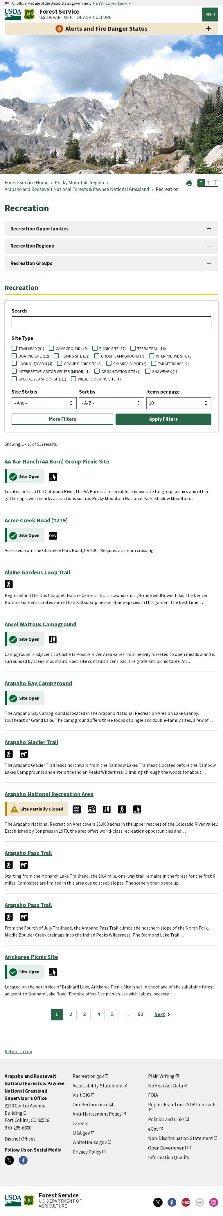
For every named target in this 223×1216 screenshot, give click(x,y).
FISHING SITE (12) (75, 356)
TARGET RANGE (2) (173, 363)
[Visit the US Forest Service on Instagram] (213, 1202)
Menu (210, 14)
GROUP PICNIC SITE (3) (83, 363)
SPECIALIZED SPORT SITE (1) (42, 379)
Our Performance (91, 1104)
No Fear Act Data (165, 1086)
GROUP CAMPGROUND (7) (122, 356)
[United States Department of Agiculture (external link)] (14, 14)
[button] (189, 182)
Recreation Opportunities (39, 228)
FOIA (153, 1095)
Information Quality (168, 1157)
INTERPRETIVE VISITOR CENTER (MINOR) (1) (54, 371)
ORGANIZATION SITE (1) (121, 371)
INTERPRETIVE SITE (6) (174, 356)
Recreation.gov (88, 1076)
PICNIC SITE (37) (112, 348)
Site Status (24, 392)
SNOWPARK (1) (164, 371)
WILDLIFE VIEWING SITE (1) (99, 379)
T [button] (201, 183)
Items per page (163, 392)
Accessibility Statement (98, 1086)
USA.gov (81, 1133)
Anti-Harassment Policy (97, 1114)
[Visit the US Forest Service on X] (158, 1202)
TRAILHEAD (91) (31, 348)
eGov (153, 1129)
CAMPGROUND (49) (72, 348)
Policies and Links (166, 1119)
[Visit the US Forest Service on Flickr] (199, 1202)
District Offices (20, 1139)
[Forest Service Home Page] (29, 14)
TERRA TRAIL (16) (151, 348)
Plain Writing (161, 1076)
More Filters (62, 419)
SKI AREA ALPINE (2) (129, 363)
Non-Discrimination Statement (180, 1138)
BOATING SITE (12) (34, 356)
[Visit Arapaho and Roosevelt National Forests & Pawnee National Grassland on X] (9, 1160)
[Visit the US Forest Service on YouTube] (185, 1202)
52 (140, 1014)
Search (19, 311)
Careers (80, 1123)
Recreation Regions (32, 246)
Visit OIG (81, 1095)
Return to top (18, 1051)
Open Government (167, 1148)
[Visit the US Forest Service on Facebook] (172, 1202)
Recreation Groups (31, 263)
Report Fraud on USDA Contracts (182, 1104)
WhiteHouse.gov (90, 1142)
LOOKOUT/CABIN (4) (35, 363)
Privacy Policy (87, 1152)
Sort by (87, 392)
